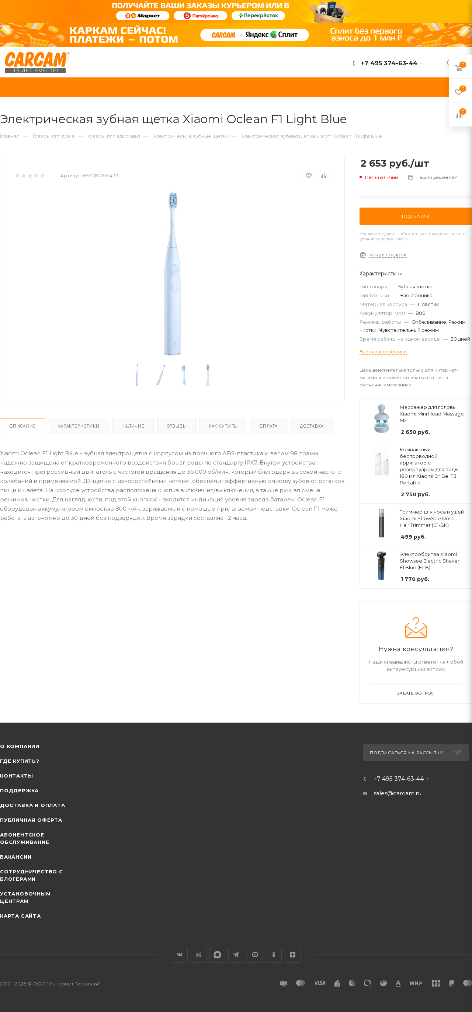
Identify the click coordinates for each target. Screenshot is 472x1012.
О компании (19, 746)
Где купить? (19, 761)
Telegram (236, 955)
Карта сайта (20, 916)
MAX (217, 955)
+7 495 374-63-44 (388, 63)
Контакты (16, 776)
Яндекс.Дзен (293, 955)
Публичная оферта (31, 820)
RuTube (198, 955)
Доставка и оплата (32, 805)
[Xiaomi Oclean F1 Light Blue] (173, 274)
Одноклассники (274, 955)
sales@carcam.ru (397, 793)
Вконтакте (180, 955)
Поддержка (19, 790)
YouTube (255, 955)
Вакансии (15, 857)
